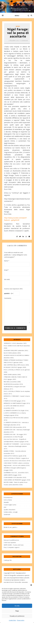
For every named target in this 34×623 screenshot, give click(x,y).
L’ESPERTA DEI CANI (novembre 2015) (15, 427)
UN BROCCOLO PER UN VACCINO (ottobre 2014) (16, 419)
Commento (7, 298)
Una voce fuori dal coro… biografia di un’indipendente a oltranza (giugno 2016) (16, 440)
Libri (5, 507)
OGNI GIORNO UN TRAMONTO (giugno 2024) (17, 480)
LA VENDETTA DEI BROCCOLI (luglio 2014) (16, 410)
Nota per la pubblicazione (11, 540)
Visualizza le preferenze (17, 616)
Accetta (17, 606)
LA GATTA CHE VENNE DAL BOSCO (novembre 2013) (14, 407)
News (18, 26)
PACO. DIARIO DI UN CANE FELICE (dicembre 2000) (17, 347)
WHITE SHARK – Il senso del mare (14, 545)
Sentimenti (7, 514)
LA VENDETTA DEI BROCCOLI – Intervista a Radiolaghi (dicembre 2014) (16, 424)
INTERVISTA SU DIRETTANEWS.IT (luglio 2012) (17, 403)
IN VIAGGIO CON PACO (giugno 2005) (15, 367)
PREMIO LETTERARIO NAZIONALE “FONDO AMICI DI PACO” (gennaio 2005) (16, 361)
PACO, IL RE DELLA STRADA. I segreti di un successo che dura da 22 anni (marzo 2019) (17, 459)
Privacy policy (20, 620)
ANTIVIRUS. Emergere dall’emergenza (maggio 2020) (15, 469)
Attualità (6, 502)
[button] (31, 585)
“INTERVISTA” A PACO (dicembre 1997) (15, 343)
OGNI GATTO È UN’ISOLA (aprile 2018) (15, 456)
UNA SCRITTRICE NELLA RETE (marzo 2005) (16, 365)
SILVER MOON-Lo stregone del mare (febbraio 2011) (14, 388)
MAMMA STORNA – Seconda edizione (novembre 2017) (15, 452)
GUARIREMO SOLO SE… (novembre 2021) (16, 472)
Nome (6, 261)
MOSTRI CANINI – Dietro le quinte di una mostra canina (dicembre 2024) (15, 483)
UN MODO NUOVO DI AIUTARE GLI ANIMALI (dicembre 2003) (16, 357)
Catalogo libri (8, 560)
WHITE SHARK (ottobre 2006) (12, 374)
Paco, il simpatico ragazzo (11, 547)
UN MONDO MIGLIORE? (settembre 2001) (16, 350)
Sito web (7, 279)
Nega (17, 611)
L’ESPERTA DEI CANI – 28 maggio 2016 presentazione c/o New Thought (15, 436)
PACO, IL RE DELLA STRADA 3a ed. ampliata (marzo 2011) (17, 392)
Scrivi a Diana (8, 500)
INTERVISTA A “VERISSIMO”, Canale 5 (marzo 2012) (17, 397)
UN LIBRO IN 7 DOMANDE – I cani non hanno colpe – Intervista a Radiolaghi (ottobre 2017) (17, 446)
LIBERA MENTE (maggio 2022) (12, 475)
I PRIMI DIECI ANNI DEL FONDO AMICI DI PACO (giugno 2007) (15, 378)
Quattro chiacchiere (9, 509)
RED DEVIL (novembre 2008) (12, 382)
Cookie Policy (12, 620)
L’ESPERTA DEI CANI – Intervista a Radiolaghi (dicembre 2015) (17, 431)
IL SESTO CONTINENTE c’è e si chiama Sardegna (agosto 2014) (15, 414)
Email (6, 270)
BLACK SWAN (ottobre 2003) (12, 353)
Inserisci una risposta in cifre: (13, 289)
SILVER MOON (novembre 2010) (13, 384)
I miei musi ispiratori (10, 542)
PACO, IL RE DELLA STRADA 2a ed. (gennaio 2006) (17, 371)
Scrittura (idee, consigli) (10, 512)
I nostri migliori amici (10, 505)
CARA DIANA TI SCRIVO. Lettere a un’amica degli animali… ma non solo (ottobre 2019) (16, 464)
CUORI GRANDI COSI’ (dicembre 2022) (15, 477)
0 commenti (24, 40)
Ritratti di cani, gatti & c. (10, 527)
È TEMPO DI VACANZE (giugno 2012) (14, 401)
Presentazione (8, 497)
